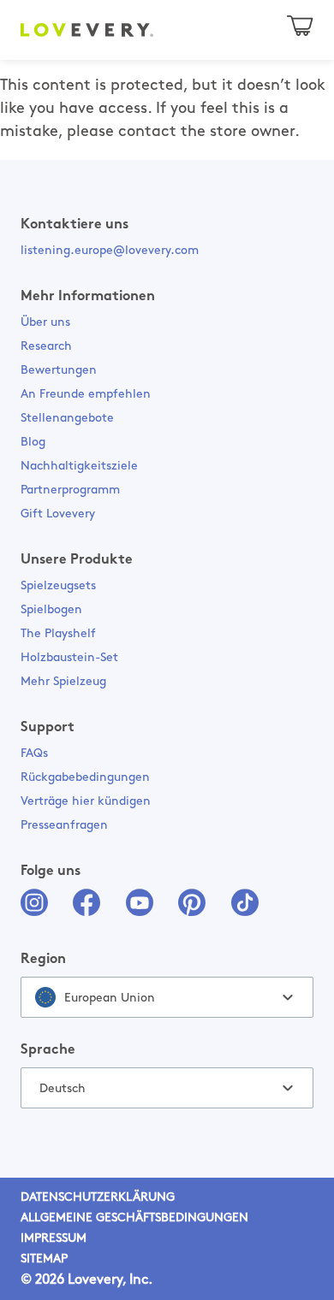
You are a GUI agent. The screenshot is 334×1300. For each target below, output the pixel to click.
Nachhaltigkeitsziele (79, 466)
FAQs (34, 754)
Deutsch (62, 1089)
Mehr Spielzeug (63, 682)
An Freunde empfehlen (86, 394)
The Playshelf (58, 634)
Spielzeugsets (58, 586)
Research (46, 346)
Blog (33, 442)
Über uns (45, 322)
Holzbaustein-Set (69, 658)
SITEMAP (44, 1259)
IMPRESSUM (53, 1238)
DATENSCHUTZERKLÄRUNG (98, 1197)
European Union (109, 998)
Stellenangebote (67, 418)
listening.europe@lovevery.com (110, 251)
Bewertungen (59, 370)
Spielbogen (51, 610)
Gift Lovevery (58, 514)
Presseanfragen (64, 825)
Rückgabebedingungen (85, 777)
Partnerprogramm (70, 490)
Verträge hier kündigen (86, 801)
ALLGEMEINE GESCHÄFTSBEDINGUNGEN (134, 1218)
